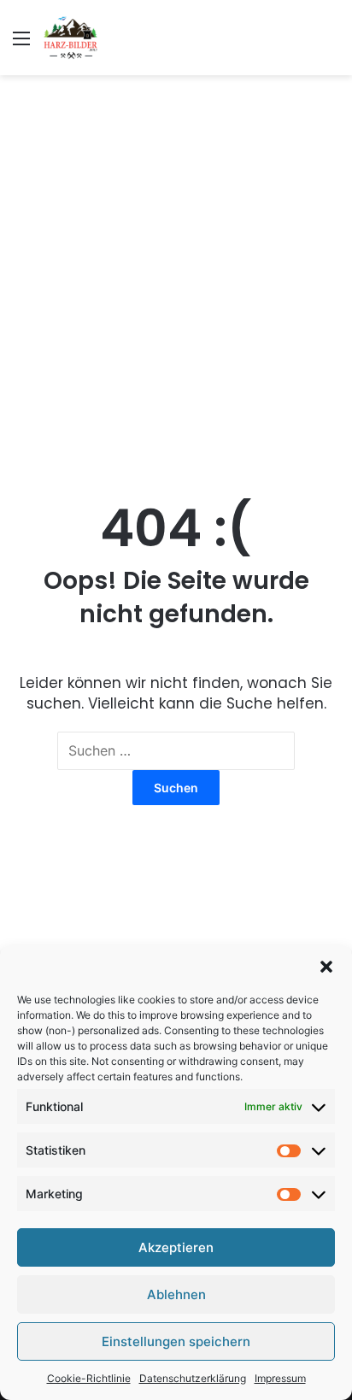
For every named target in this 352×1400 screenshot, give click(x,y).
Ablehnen (176, 1294)
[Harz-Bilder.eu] (70, 37)
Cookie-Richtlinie (89, 1378)
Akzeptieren (176, 1247)
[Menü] (21, 44)
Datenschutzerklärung (192, 1378)
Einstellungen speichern (176, 1341)
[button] (326, 966)
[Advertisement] (176, 268)
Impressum (280, 1378)
